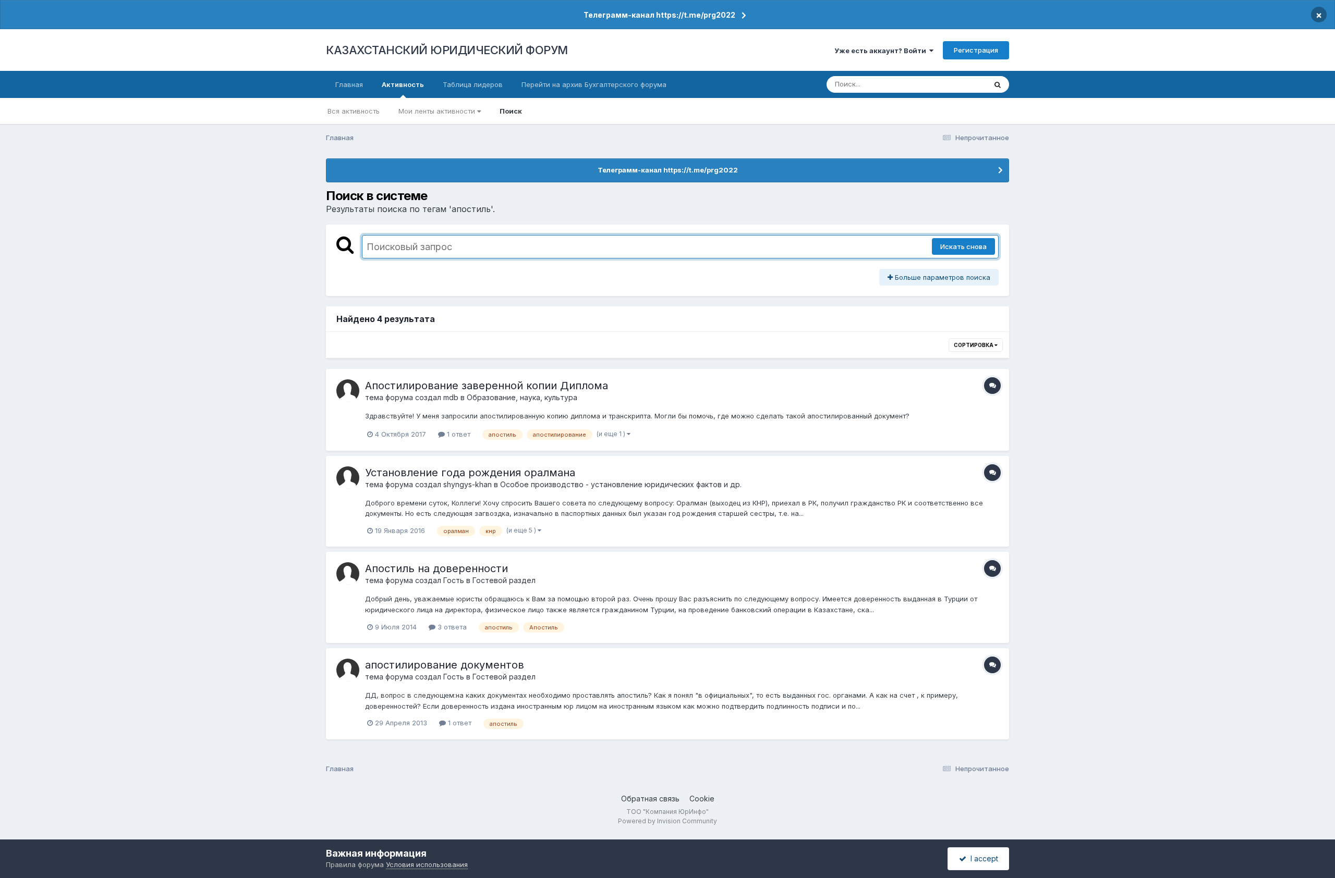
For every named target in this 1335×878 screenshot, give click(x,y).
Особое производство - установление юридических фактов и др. (621, 484)
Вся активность (353, 111)
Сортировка (974, 345)
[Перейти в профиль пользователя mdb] (347, 390)
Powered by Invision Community (667, 821)
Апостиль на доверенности (436, 568)
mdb (450, 397)
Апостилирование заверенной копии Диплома (486, 385)
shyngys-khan (467, 484)
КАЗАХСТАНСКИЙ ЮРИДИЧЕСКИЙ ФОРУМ (447, 50)
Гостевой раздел (504, 580)
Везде (962, 84)
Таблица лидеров (473, 84)
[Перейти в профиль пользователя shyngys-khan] (347, 477)
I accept (982, 858)
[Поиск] (997, 84)
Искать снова (963, 246)
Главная (349, 84)
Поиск (511, 111)
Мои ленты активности (437, 111)
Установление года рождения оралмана (470, 472)
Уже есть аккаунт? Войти (881, 50)
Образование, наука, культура (522, 397)
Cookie (701, 798)
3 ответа (451, 627)
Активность (403, 84)
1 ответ (457, 434)
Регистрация (976, 50)
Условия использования (427, 864)
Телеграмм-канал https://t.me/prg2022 (659, 14)
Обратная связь (650, 798)
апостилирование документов (444, 665)
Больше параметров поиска (941, 277)
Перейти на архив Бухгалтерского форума (593, 84)
